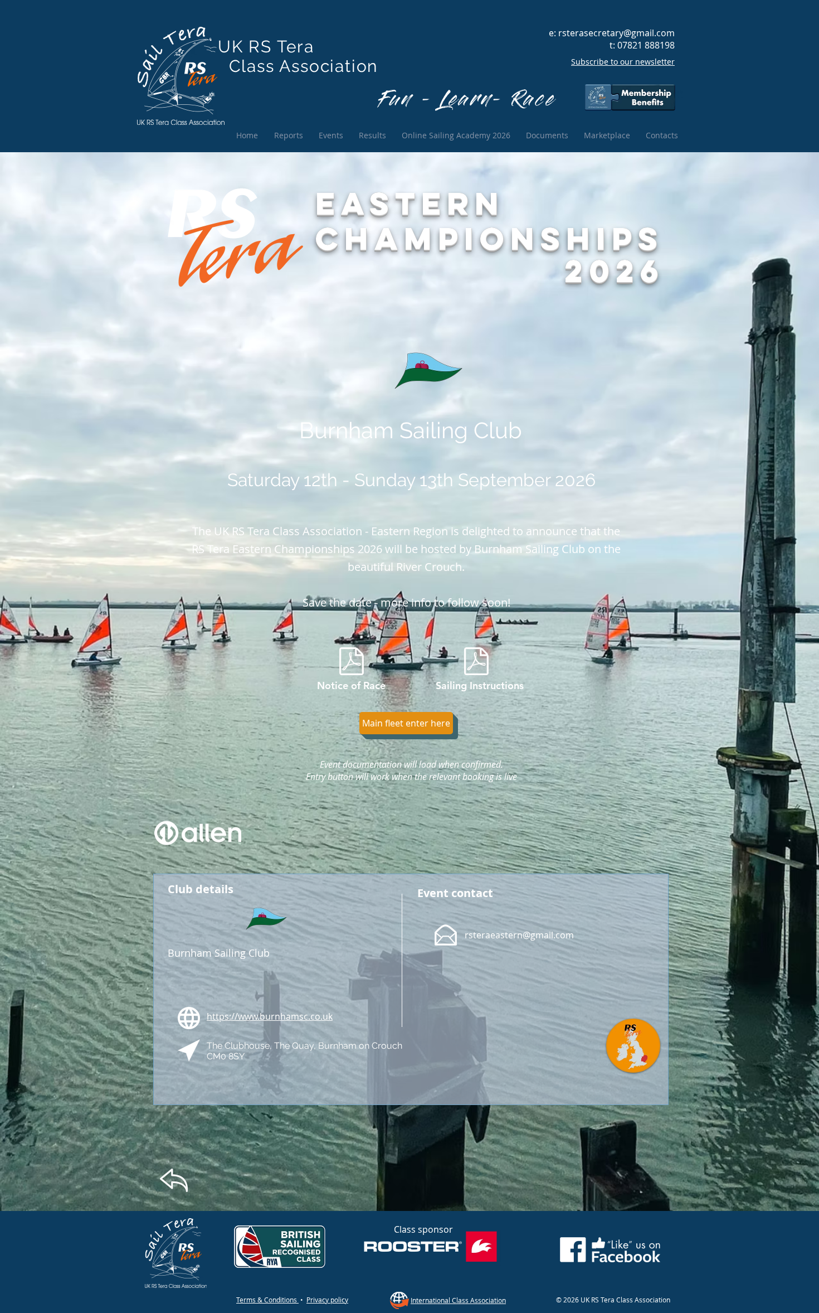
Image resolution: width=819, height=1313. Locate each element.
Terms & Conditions (267, 1299)
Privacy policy (327, 1299)
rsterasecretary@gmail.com (616, 33)
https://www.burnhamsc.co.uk (270, 1016)
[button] (406, 723)
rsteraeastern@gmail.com (519, 935)
